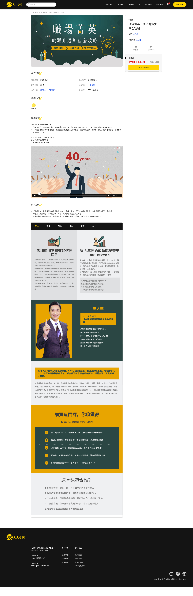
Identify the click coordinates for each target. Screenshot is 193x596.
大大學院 (34, 12)
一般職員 (91, 85)
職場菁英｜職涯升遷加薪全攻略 (52, 12)
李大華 (135, 34)
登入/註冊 (180, 4)
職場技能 (43, 90)
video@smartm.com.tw (40, 566)
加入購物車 (144, 67)
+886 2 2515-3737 (38, 558)
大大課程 (119, 4)
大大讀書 (130, 4)
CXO (139, 4)
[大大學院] (14, 5)
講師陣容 (148, 4)
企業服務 (159, 4)
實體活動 (108, 4)
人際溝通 (52, 90)
